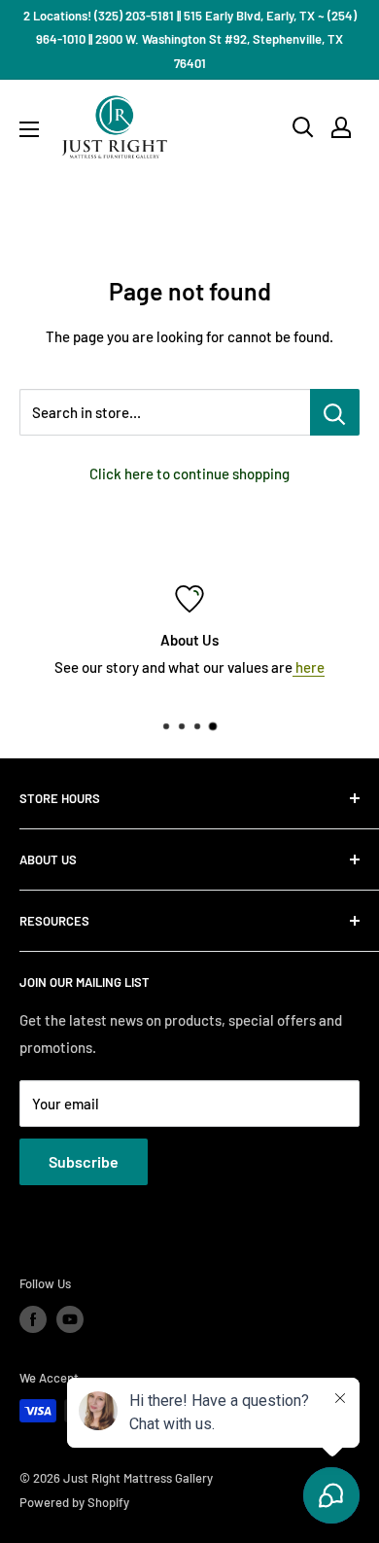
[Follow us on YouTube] (70, 1319)
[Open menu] (29, 129)
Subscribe (84, 1161)
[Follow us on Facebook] (33, 1319)
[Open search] (303, 127)
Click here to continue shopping (189, 473)
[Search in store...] (335, 412)
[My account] (341, 127)
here (309, 667)
